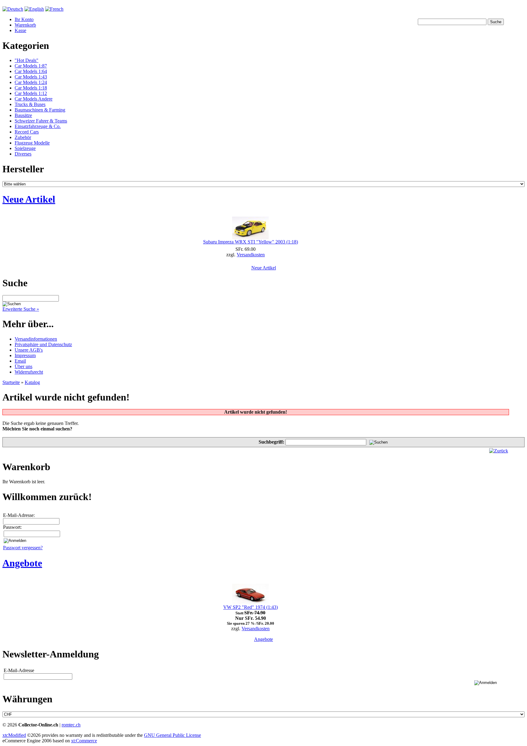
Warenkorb (25, 24)
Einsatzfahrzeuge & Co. (38, 126)
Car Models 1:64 (31, 71)
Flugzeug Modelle (32, 142)
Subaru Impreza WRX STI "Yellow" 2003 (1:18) (250, 241)
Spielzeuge (25, 148)
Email (20, 361)
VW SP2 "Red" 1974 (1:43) (250, 607)
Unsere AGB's (29, 350)
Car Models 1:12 (31, 93)
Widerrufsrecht (29, 372)
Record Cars (27, 131)
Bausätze (23, 115)
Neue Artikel (263, 267)
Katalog (32, 382)
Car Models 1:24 (31, 82)
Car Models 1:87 (31, 65)
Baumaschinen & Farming (40, 109)
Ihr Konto (24, 19)
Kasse (20, 30)
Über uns (23, 366)
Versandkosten (251, 254)
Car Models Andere (33, 98)
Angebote (263, 639)
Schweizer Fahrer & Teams (41, 120)
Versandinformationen (36, 339)
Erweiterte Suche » (20, 309)
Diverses (23, 153)
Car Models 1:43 (31, 76)
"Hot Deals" (26, 60)
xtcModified (14, 735)
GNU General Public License (172, 735)
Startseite (11, 382)
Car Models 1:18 (31, 87)
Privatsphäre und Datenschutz (43, 344)
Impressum (25, 355)
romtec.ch (71, 724)
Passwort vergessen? (23, 547)
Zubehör (23, 137)
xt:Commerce (84, 740)
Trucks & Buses (30, 104)
